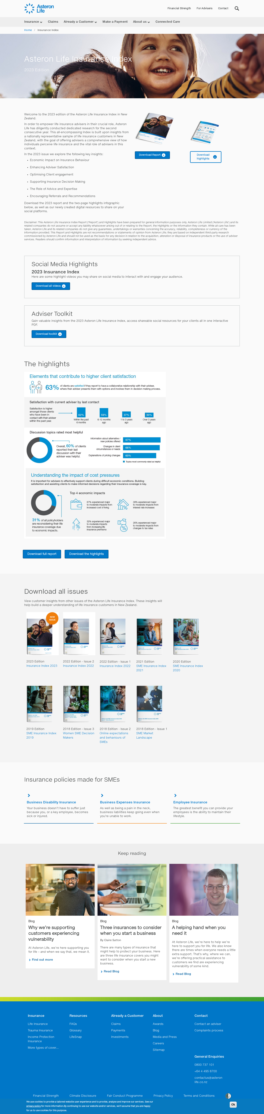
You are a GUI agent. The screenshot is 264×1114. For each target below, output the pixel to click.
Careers (158, 1043)
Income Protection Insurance (41, 1039)
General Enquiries (209, 1056)
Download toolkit (46, 334)
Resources (78, 1016)
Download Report (150, 155)
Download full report (41, 554)
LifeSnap (76, 1037)
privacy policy (33, 1106)
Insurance (36, 1016)
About (158, 1016)
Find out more (42, 960)
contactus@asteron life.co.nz (208, 1080)
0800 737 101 (204, 1065)
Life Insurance (38, 1024)
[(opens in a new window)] (159, 128)
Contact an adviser (207, 1024)
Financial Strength (179, 8)
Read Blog (111, 971)
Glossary (76, 1030)
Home (28, 30)
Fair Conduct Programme (125, 1096)
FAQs (73, 1024)
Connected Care (168, 22)
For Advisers (204, 8)
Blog (156, 1030)
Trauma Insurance (40, 1030)
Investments (120, 1037)
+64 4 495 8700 (205, 1071)
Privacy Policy (163, 1096)
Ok (233, 1104)
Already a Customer (127, 1016)
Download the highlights (86, 554)
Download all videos (48, 286)
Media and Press (165, 1037)
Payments (118, 1030)
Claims (53, 22)
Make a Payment (115, 22)
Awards (158, 1024)
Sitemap (159, 1050)
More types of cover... (43, 1048)
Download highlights (203, 157)
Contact (223, 8)
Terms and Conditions (199, 1096)
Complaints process (208, 1030)
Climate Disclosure (83, 1096)
